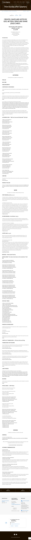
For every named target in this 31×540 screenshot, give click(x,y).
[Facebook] (14, 534)
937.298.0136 (13, 503)
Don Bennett (16, 15)
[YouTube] (16, 534)
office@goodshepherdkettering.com (15, 504)
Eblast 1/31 (23, 490)
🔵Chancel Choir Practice (24, 510)
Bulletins (20, 15)
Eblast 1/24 (8, 490)
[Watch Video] (6, 502)
